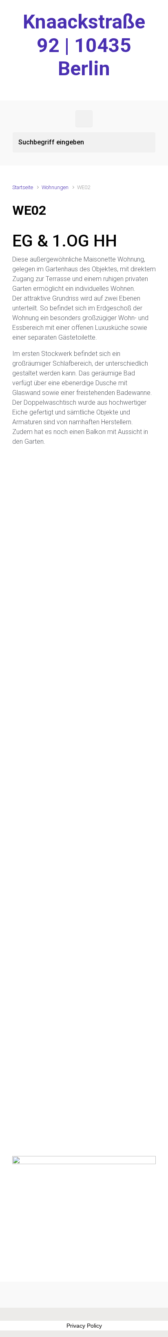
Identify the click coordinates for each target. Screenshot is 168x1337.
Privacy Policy (84, 1325)
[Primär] (84, 118)
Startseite (22, 187)
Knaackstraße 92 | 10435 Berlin (84, 45)
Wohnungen (55, 187)
